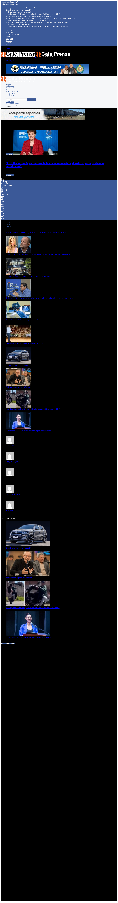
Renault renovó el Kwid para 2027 (18, 10)
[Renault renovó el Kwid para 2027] (18, 363)
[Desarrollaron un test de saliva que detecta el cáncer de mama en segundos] (18, 318)
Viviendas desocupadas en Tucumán (19, 12)
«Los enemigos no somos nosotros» (18, 24)
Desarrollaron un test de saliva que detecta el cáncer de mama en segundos (32, 320)
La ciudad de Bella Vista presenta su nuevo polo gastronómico (28, 16)
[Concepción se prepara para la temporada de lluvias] (18, 341)
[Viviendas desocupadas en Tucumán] (18, 385)
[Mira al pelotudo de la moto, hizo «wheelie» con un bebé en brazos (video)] (18, 407)
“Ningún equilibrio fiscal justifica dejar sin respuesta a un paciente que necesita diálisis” (37, 22)
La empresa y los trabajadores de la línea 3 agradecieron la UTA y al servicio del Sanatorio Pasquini (42, 18)
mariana (8, 478)
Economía (11, 87)
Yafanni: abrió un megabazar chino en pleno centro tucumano (28, 276)
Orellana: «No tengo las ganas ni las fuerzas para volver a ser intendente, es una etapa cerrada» (40, 298)
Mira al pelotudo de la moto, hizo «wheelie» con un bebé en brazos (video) (33, 14)
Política (10, 95)
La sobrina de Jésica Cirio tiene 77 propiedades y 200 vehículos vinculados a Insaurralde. (38, 254)
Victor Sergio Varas (13, 494)
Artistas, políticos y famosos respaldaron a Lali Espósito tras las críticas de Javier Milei (37, 233)
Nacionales (12, 91)
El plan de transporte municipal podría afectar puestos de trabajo (29, 20)
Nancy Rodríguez (12, 462)
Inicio (8, 85)
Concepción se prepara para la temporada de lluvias (24, 8)
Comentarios (10, 227)
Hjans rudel (10, 510)
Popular (8, 222)
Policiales (11, 93)
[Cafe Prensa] (36, 57)
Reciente (9, 224)
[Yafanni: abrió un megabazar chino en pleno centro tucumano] (18, 274)
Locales (10, 89)
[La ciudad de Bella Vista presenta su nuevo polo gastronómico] (18, 429)
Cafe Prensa (10, 445)
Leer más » (10, 175)
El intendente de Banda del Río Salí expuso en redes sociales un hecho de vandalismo (37, 26)
